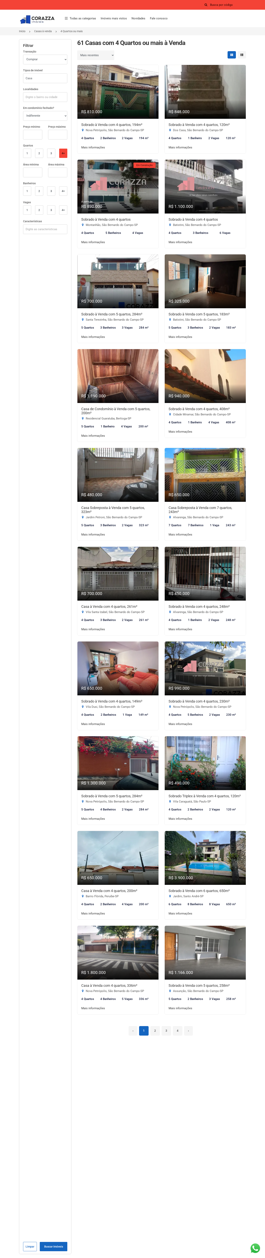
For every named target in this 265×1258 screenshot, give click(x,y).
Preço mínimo (31, 126)
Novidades (138, 18)
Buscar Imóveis (53, 1246)
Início (22, 31)
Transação (29, 51)
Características (32, 221)
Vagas (27, 202)
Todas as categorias (83, 18)
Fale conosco (159, 18)
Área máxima (56, 164)
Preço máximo (57, 126)
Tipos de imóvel (33, 70)
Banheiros (29, 183)
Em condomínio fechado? (38, 107)
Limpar (30, 1246)
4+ (63, 153)
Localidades (30, 89)
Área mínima (31, 164)
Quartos (28, 145)
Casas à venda (43, 31)
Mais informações (93, 147)
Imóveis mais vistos (114, 18)
